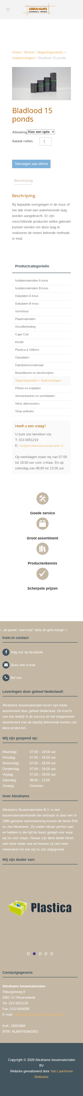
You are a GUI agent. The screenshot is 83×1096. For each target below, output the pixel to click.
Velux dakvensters (27, 403)
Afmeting (19, 132)
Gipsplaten (22, 357)
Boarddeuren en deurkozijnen (34, 372)
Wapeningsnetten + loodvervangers (38, 380)
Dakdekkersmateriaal (29, 365)
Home (16, 52)
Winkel (29, 52)
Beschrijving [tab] (23, 181)
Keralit (19, 342)
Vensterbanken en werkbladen (35, 396)
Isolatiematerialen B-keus (31, 288)
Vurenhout (21, 311)
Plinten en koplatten (28, 388)
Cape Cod (21, 334)
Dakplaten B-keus (27, 303)
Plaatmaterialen (25, 319)
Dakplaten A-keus (26, 296)
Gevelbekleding (25, 326)
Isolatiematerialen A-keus (31, 280)
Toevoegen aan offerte (31, 164)
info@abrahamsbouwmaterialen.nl (41, 445)
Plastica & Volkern (27, 349)
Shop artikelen (24, 411)
